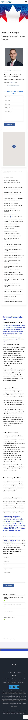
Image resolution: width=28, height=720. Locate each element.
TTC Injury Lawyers (9, 298)
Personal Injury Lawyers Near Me (13, 257)
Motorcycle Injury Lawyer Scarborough (11, 239)
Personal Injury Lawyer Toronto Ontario (13, 250)
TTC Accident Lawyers (10, 296)
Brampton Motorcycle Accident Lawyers (12, 195)
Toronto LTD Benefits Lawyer (12, 283)
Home (4, 672)
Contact (14, 675)
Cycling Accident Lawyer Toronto (13, 205)
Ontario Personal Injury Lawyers (13, 244)
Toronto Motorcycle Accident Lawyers (12, 286)
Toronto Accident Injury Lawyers (12, 536)
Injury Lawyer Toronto (17, 221)
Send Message (8, 585)
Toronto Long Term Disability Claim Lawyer (14, 280)
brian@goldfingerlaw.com (13, 85)
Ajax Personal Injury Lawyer (12, 182)
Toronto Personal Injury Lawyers (13, 289)
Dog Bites (6, 216)
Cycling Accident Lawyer (11, 203)
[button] (14, 144)
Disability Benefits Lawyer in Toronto (12, 211)
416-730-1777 (13, 528)
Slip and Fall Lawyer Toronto (12, 269)
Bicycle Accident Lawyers (11, 185)
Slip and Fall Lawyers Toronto (12, 272)
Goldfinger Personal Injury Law (14, 70)
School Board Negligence (11, 263)
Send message (9, 124)
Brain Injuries (8, 192)
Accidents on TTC (8, 177)
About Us (10, 672)
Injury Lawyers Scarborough (12, 226)
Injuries (6, 221)
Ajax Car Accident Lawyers (11, 180)
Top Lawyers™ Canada (14, 712)
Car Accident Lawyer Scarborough (13, 198)
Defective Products (9, 208)
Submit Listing (17, 672)
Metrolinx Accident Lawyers (12, 233)
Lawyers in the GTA (9, 228)
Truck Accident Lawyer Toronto (13, 291)
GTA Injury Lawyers (17, 216)
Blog (24, 672)
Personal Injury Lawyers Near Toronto (12, 261)
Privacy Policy (4, 678)
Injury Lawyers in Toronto (11, 223)
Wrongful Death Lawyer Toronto (13, 301)
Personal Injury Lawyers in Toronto (14, 255)
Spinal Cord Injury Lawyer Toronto (13, 274)
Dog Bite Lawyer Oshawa (10, 214)
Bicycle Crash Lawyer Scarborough (13, 187)
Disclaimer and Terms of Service (13, 678)
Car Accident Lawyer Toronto (12, 200)
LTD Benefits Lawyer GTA (10, 231)
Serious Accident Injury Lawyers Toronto (13, 267)
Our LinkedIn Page (22, 678)
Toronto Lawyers (9, 277)
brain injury (17, 192)
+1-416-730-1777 (13, 82)
